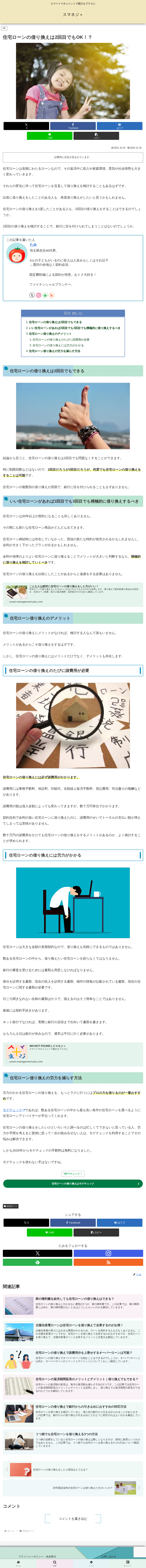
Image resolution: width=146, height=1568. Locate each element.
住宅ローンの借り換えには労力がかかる (58, 345)
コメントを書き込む (73, 1518)
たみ (33, 244)
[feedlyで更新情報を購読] (45, 295)
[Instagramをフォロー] (38, 295)
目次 (67, 313)
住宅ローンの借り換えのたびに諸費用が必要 (61, 339)
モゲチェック (12, 1110)
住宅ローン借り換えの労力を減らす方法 (54, 351)
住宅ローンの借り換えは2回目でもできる (55, 322)
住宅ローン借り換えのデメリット (50, 333)
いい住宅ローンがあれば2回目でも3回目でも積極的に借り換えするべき (75, 327)
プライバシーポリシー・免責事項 (37, 1556)
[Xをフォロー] (32, 295)
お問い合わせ (108, 1556)
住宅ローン (12, 1206)
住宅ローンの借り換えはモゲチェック (73, 1183)
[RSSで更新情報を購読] (51, 295)
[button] (96, 136)
